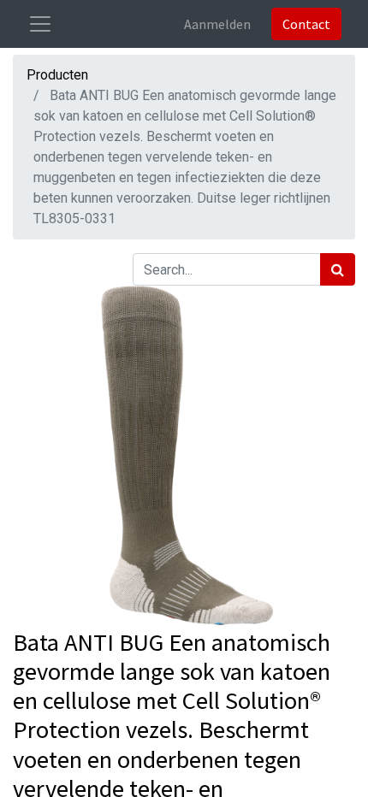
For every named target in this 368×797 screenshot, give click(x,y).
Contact (306, 23)
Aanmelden (217, 23)
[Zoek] (337, 269)
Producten (57, 75)
